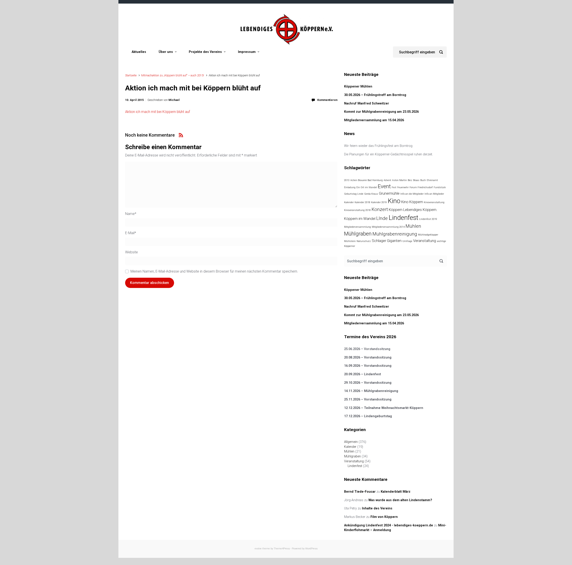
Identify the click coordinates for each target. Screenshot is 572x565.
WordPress (311, 548)
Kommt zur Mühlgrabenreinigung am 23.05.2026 (381, 112)
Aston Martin (399, 180)
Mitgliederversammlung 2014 (388, 226)
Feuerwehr (403, 187)
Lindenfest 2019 (428, 219)
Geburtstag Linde (353, 193)
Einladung (349, 187)
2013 (346, 180)
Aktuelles (139, 52)
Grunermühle (389, 193)
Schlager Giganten (387, 240)
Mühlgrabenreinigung (394, 234)
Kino (394, 201)
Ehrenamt (432, 180)
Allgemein (351, 442)
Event (384, 186)
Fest (394, 187)
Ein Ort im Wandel (366, 187)
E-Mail (130, 233)
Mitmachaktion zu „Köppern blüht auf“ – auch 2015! (172, 75)
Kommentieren (327, 100)
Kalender (349, 202)
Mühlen (413, 226)
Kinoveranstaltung (434, 202)
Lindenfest (403, 217)
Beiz (410, 180)
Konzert (380, 209)
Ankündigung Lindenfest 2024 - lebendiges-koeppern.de (388, 525)
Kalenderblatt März (395, 492)
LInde (382, 218)
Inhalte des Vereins (377, 508)
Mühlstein (350, 241)
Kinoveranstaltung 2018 (357, 210)
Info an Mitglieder (434, 193)
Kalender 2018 (362, 202)
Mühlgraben (358, 234)
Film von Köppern (384, 517)
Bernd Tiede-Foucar (360, 492)
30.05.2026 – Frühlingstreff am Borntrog (375, 95)
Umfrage (407, 241)
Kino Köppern (412, 202)
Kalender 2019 (379, 202)
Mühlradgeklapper (428, 234)
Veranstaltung (424, 240)
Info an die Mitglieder (412, 193)
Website (131, 252)
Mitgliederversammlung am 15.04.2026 (374, 120)
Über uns (166, 52)
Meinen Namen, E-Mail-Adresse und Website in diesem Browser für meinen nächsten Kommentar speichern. (214, 271)
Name (130, 214)
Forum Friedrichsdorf (421, 187)
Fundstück (440, 187)
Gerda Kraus (371, 193)
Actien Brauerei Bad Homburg (366, 180)
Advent (387, 180)
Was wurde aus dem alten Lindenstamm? (400, 500)
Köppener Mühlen (358, 86)
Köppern (395, 209)
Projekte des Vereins (205, 52)
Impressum (247, 52)
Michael (174, 100)
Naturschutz (364, 241)
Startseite (131, 75)
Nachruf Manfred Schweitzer (366, 103)
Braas (416, 180)
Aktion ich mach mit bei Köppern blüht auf (157, 112)
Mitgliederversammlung (357, 226)
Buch (423, 180)
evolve (258, 548)
